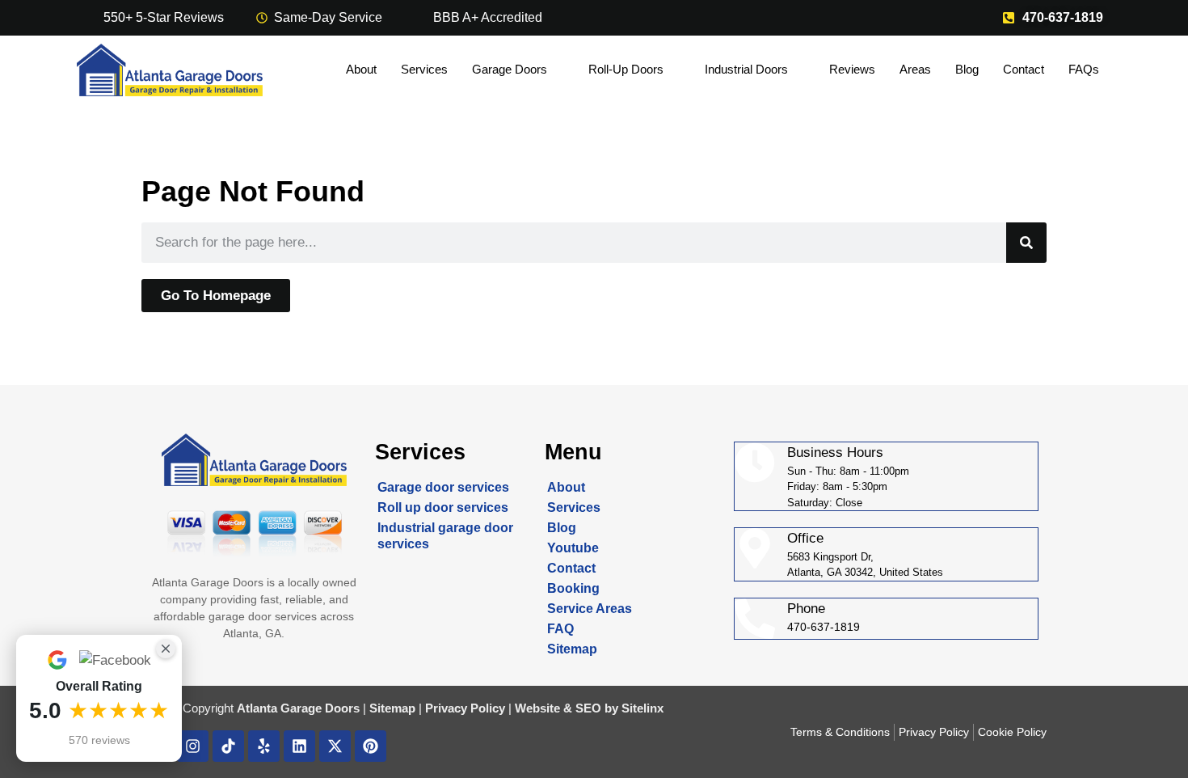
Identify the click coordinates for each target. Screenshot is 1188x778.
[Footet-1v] (228, 746)
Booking (573, 588)
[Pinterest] (370, 746)
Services (424, 69)
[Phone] (755, 618)
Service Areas (589, 608)
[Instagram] (193, 746)
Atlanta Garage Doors (298, 708)
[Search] (1026, 242)
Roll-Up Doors (626, 69)
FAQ (560, 629)
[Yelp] (264, 746)
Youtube (573, 548)
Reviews (852, 69)
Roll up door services (442, 507)
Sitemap (572, 649)
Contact (1023, 69)
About (361, 69)
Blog (967, 69)
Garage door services (443, 487)
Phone (806, 608)
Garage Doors (509, 69)
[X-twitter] (335, 746)
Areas (915, 69)
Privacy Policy (465, 708)
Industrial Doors (746, 69)
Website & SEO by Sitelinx (589, 708)
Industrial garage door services (445, 536)
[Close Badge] (165, 648)
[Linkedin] (299, 746)
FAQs (1083, 69)
